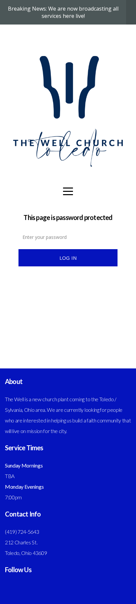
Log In (68, 257)
